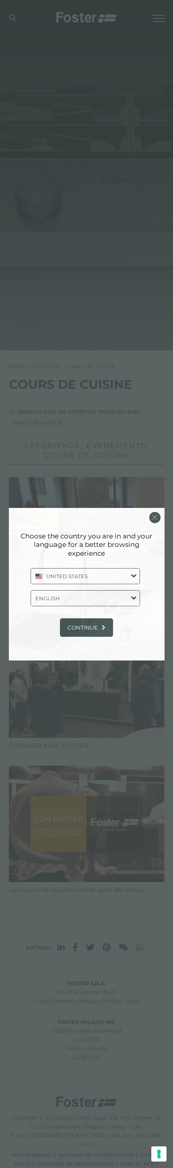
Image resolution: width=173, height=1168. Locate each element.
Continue (83, 627)
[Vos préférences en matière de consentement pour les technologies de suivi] (159, 1154)
